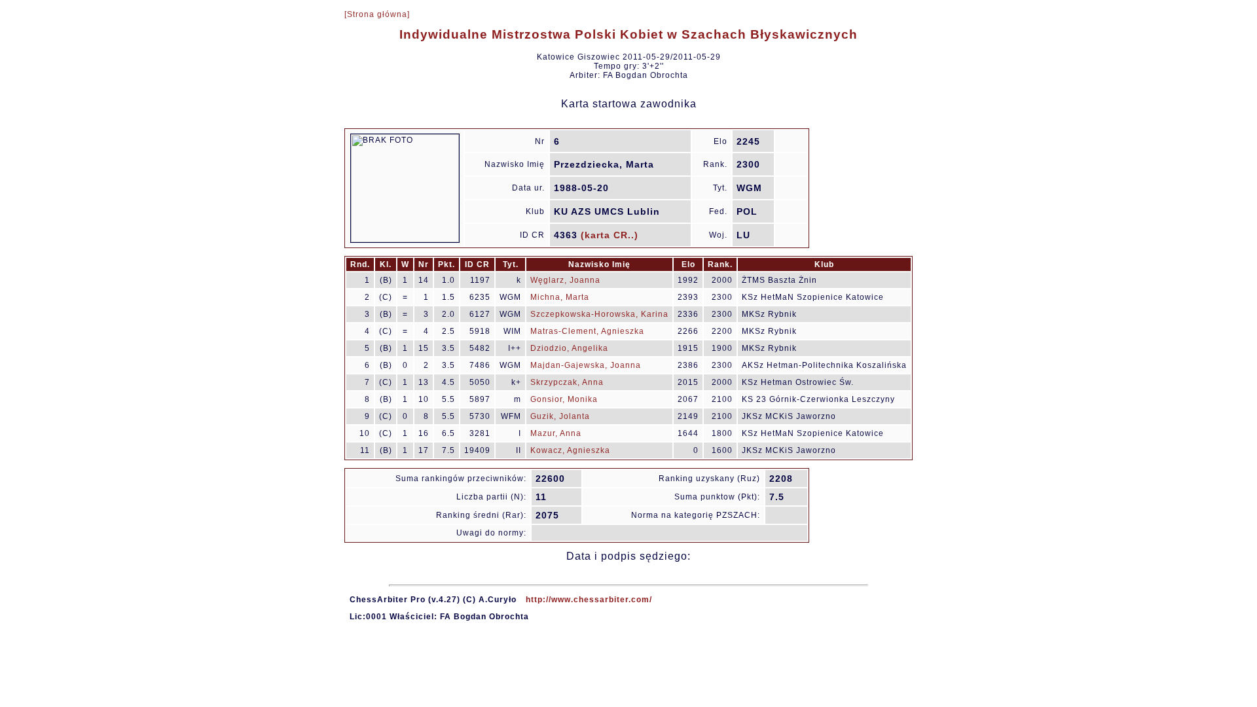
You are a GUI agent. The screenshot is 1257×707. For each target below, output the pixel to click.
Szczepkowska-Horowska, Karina (599, 314)
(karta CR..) (609, 235)
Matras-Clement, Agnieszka (587, 331)
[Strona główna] (377, 14)
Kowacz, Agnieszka (570, 450)
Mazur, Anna (555, 433)
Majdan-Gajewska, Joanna (585, 365)
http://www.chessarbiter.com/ (589, 599)
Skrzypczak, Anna (567, 382)
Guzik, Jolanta (560, 416)
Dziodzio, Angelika (569, 348)
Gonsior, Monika (564, 399)
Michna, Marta (559, 297)
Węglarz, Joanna (565, 280)
